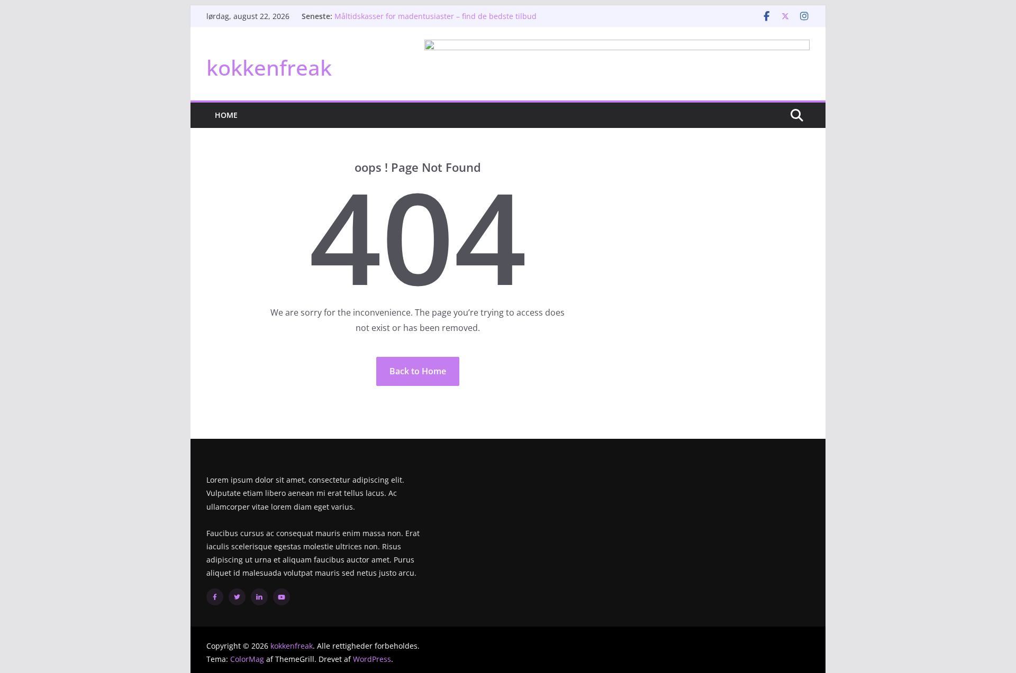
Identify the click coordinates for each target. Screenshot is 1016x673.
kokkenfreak (269, 67)
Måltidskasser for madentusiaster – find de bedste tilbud (435, 16)
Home (226, 115)
